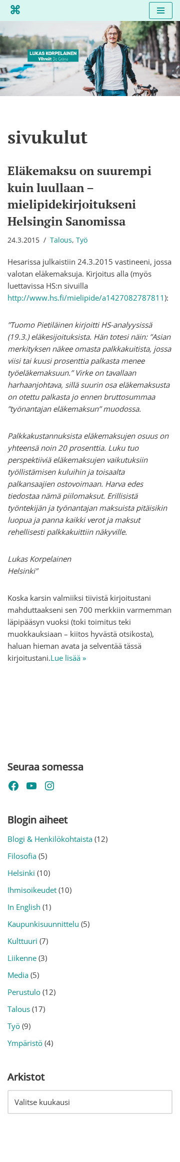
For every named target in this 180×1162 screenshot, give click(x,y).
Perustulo (24, 992)
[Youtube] (32, 786)
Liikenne (22, 958)
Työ (82, 240)
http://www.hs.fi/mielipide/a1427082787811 (86, 298)
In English (24, 907)
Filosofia (22, 856)
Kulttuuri (23, 941)
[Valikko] (160, 10)
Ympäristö (25, 1043)
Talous (61, 240)
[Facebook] (14, 786)
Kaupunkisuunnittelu (43, 924)
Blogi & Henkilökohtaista (50, 839)
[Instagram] (50, 786)
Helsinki (21, 873)
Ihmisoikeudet (32, 890)
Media (18, 975)
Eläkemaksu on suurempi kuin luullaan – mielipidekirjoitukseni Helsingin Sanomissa (80, 196)
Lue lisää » (68, 658)
